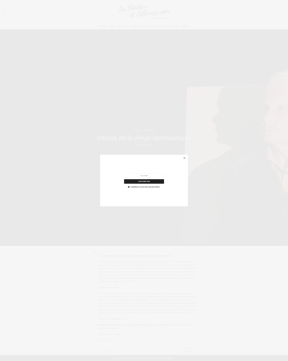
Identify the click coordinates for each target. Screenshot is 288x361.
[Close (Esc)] (184, 158)
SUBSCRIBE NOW (144, 181)
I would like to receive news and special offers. (145, 187)
